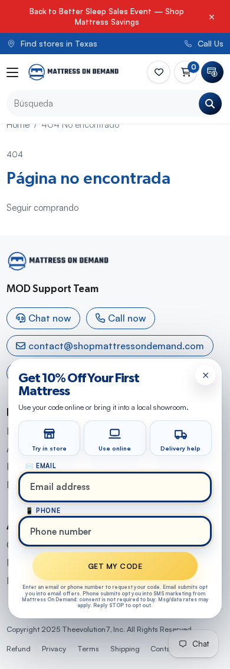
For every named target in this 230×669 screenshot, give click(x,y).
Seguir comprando (42, 207)
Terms (88, 648)
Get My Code (115, 565)
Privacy (54, 648)
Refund (18, 648)
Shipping (125, 648)
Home (17, 124)
